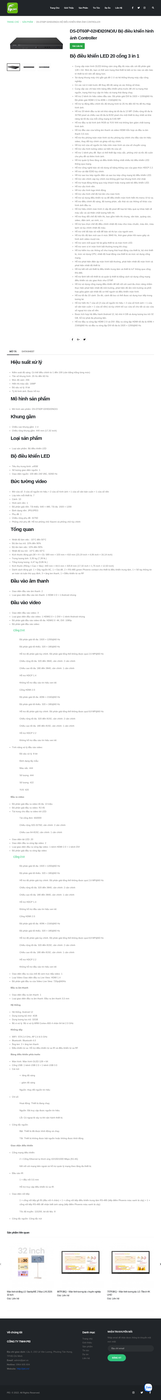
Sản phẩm (83, 8)
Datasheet (28, 351)
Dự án (108, 8)
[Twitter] (138, 7)
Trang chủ (54, 8)
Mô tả (13, 351)
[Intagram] (133, 1392)
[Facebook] (132, 7)
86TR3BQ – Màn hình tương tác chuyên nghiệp (79, 1291)
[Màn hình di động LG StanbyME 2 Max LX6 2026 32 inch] (30, 1264)
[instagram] (144, 7)
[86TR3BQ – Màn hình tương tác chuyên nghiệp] (80, 1264)
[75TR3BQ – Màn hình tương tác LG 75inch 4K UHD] (130, 1264)
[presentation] (10, 44)
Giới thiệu (69, 8)
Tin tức (96, 8)
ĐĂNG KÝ (116, 1358)
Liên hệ (118, 8)
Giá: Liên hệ (77, 46)
